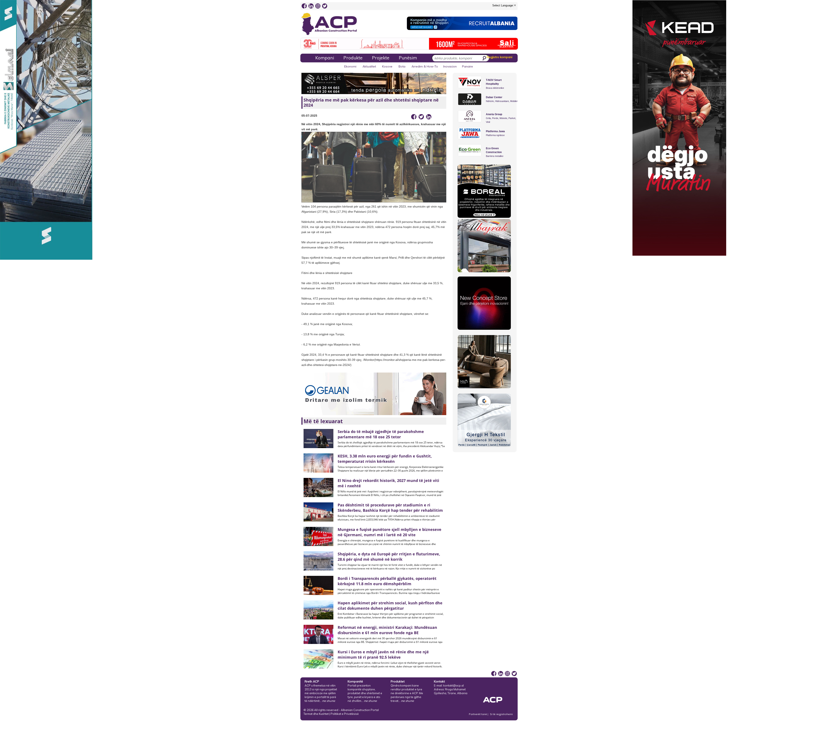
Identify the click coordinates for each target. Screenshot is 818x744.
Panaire (467, 66)
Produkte (353, 57)
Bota (402, 66)
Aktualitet (369, 66)
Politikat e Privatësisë (345, 713)
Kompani (324, 57)
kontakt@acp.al (453, 685)
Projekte (380, 57)
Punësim (408, 57)
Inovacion (450, 66)
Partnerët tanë (478, 714)
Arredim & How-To (425, 66)
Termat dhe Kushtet (316, 713)
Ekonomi (350, 66)
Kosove (387, 66)
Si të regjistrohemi (501, 714)
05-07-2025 (309, 115)
